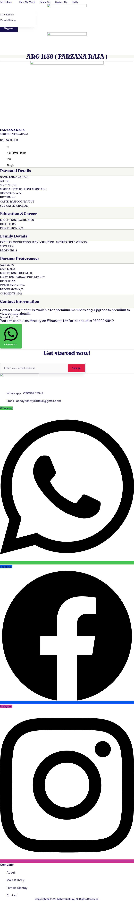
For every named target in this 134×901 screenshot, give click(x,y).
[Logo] (67, 10)
